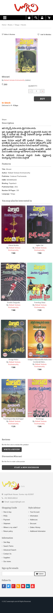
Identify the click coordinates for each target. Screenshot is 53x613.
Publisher (5, 176)
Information (34, 516)
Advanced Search (9, 550)
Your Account (34, 512)
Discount (33, 523)
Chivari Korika (13, 245)
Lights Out (39, 245)
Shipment (6, 523)
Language (5, 194)
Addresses (34, 520)
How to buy (7, 512)
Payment (6, 520)
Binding (5, 183)
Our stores (7, 561)
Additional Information (37, 531)
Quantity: (32, 86)
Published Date (7, 187)
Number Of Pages (8, 190)
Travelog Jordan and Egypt (13, 419)
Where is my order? (10, 527)
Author (4, 173)
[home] (26, 7)
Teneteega (40, 419)
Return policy (8, 531)
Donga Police (13, 360)
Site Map (6, 542)
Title (3, 169)
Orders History (35, 527)
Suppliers (6, 558)
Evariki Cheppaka (13, 302)
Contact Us (7, 554)
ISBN (4, 180)
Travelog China (39, 302)
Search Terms (8, 546)
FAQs (5, 516)
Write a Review (9, 34)
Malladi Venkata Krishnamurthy (14, 80)
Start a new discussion (26, 467)
